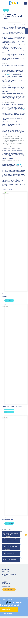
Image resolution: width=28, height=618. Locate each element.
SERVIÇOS (4, 582)
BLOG (3, 585)
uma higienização (9, 74)
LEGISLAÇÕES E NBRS (6, 586)
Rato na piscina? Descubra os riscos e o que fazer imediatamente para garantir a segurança (13, 295)
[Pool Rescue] (14, 3)
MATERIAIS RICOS (6, 583)
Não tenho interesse (7, 613)
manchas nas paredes (20, 34)
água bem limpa (18, 164)
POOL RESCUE (5, 581)
